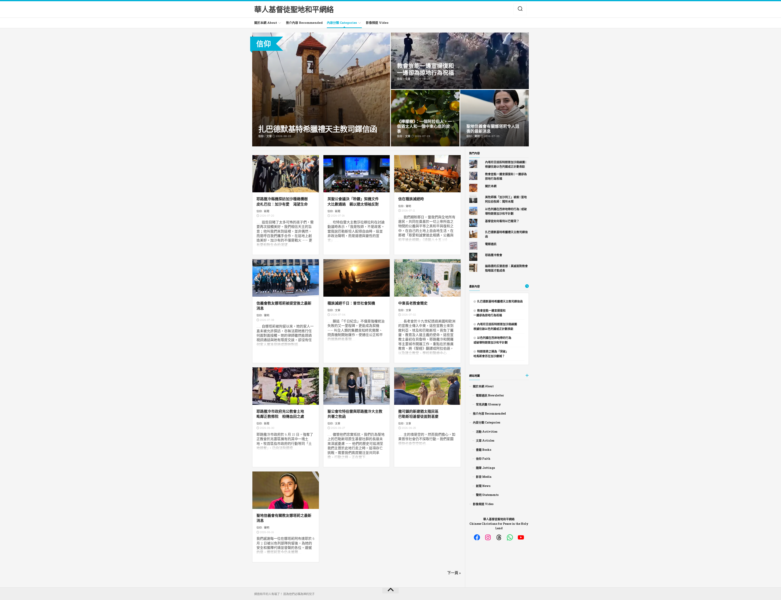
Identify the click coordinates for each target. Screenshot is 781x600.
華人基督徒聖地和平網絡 (294, 9)
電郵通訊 (490, 244)
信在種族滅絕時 (411, 198)
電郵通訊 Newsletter (490, 395)
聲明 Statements (487, 495)
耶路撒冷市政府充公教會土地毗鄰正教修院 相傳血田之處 (280, 414)
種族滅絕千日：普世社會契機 (351, 303)
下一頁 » (454, 572)
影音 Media (483, 477)
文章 (337, 310)
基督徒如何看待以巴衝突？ (502, 221)
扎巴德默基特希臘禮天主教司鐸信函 (276, 35)
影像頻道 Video (377, 23)
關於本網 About (265, 23)
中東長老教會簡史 (413, 303)
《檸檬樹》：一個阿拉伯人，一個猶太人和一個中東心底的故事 (424, 94)
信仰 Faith (483, 459)
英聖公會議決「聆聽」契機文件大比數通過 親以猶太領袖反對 (353, 201)
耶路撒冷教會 (493, 255)
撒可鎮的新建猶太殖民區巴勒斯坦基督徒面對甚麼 (418, 414)
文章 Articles (485, 440)
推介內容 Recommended (304, 23)
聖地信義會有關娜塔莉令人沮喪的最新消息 (489, 92)
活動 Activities (486, 431)
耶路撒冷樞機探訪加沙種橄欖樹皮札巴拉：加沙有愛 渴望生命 (282, 201)
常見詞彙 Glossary (488, 404)
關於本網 (490, 186)
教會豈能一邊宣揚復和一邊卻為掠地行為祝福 (406, 37)
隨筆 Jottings (485, 468)
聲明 (408, 206)
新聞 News (483, 486)
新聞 (266, 211)
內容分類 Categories (342, 23)
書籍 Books (483, 450)
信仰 (259, 211)
